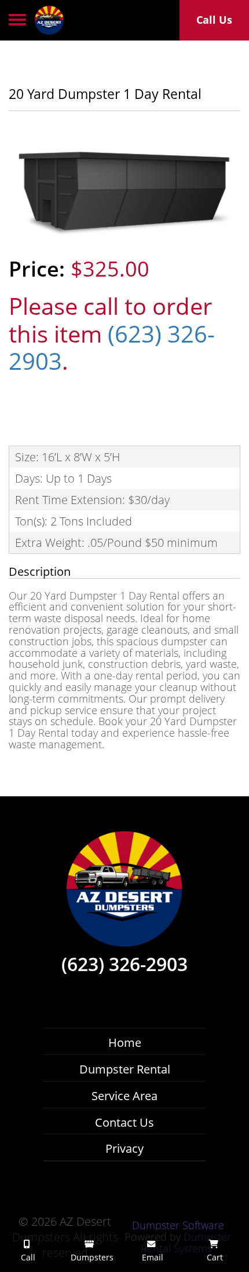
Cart (213, 1257)
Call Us (214, 20)
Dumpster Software (178, 1225)
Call (27, 1257)
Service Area (124, 1096)
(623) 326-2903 (112, 347)
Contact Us (124, 1122)
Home (124, 1042)
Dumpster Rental (124, 1069)
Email (151, 1257)
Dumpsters (90, 1257)
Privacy (124, 1148)
